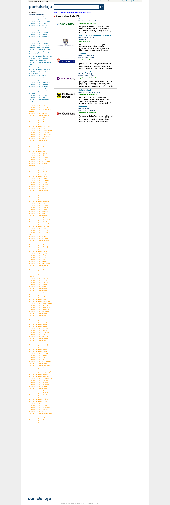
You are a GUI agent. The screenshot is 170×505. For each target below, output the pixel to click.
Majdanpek (39, 390)
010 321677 (82, 39)
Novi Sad (38, 107)
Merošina (38, 395)
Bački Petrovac (40, 134)
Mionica (38, 211)
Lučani (38, 209)
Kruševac (39, 192)
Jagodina (38, 172)
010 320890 (82, 110)
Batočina (38, 374)
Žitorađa (38, 420)
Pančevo (38, 228)
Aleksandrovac (40, 120)
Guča (37, 340)
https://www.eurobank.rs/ (86, 59)
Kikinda (38, 176)
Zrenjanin (38, 328)
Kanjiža (38, 174)
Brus (37, 147)
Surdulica (38, 280)
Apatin (38, 124)
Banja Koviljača (40, 372)
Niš (37, 105)
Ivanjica (38, 170)
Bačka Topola (40, 132)
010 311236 (90, 75)
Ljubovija (38, 205)
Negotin (38, 215)
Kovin (37, 188)
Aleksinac (39, 122)
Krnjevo (38, 382)
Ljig (37, 203)
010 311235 (82, 75)
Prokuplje (38, 249)
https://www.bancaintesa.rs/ (87, 23)
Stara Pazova (40, 278)
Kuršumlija (39, 384)
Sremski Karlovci (38, 369)
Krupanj (38, 345)
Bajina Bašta (39, 136)
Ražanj (38, 403)
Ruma (38, 253)
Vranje (38, 313)
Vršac (38, 320)
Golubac (38, 380)
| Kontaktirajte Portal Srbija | (133, 1)
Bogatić (38, 142)
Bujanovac (39, 149)
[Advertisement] (38, 459)
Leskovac (39, 201)
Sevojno (38, 405)
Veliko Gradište (40, 303)
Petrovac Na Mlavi (39, 233)
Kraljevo (38, 190)
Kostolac (38, 184)
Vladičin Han (39, 307)
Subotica (38, 113)
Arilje (37, 128)
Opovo (38, 349)
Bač (37, 357)
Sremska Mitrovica (38, 275)
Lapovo (38, 386)
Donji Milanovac (40, 378)
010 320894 (91, 110)
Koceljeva (39, 342)
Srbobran (38, 267)
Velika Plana (39, 301)
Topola (38, 288)
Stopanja (38, 409)
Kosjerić (38, 182)
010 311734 (82, 57)
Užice (37, 297)
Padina (38, 351)
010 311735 (90, 57)
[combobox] (76, 7)
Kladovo (38, 178)
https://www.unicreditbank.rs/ (88, 112)
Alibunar (38, 330)
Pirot (37, 236)
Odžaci (38, 363)
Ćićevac (38, 153)
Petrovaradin (39, 365)
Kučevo (38, 195)
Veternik (38, 305)
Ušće (37, 411)
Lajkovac (38, 199)
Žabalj (38, 322)
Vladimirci (39, 309)
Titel (37, 286)
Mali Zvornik (39, 347)
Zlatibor (38, 326)
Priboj (37, 245)
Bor (37, 145)
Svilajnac (38, 282)
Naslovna (103, 1)
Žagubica (38, 415)
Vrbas (38, 315)
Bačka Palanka (40, 130)
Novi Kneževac (40, 224)
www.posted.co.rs (84, 41)
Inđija (37, 167)
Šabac (38, 255)
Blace (37, 334)
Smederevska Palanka (40, 110)
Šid (37, 259)
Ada (37, 117)
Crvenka (38, 157)
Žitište (38, 418)
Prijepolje (38, 247)
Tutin (37, 292)
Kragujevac (39, 115)
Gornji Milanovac (38, 164)
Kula (37, 197)
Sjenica (38, 261)
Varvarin (38, 355)
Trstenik (38, 290)
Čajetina (38, 338)
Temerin (38, 284)
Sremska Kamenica (38, 271)
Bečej (37, 138)
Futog (37, 359)
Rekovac (38, 353)
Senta (37, 257)
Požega (38, 242)
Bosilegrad (39, 376)
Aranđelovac (39, 126)
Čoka (37, 155)
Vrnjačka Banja (40, 317)
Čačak (38, 151)
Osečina (38, 397)
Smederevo (39, 263)
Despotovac (39, 161)
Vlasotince (39, 311)
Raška (38, 251)
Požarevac (39, 240)
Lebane (38, 388)
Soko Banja (39, 407)
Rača (37, 422)
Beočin (38, 140)
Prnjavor (38, 401)
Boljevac (38, 336)
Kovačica (38, 186)
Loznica (38, 207)
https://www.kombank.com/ (87, 78)
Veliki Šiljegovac (40, 413)
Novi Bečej (39, 222)
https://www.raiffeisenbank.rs (88, 94)
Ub (37, 295)
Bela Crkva (39, 332)
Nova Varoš (39, 220)
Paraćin (38, 230)
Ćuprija (38, 159)
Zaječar (38, 324)
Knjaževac (39, 180)
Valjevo (38, 299)
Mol (37, 213)
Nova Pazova (40, 217)
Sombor (38, 265)
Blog (123, 1)
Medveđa (38, 393)
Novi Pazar (39, 226)
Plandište (38, 238)
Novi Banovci (40, 361)
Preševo (38, 399)
